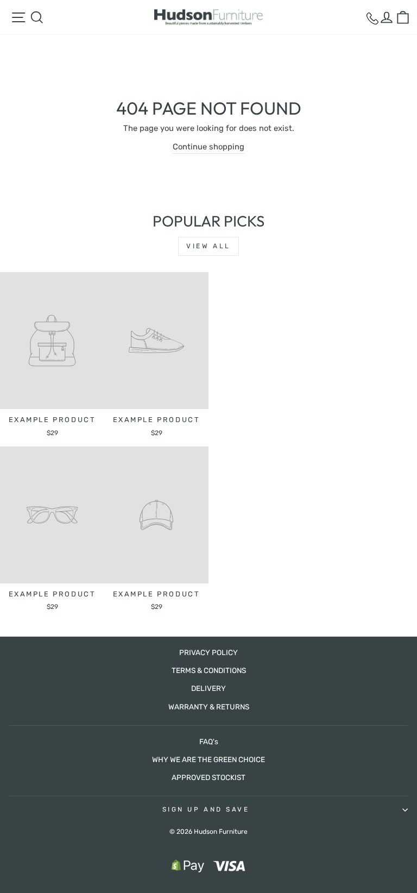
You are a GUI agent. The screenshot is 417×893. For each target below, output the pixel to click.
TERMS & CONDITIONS (209, 670)
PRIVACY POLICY (208, 652)
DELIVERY (208, 688)
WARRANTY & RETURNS (208, 706)
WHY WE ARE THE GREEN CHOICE (208, 759)
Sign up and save (206, 809)
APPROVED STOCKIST (208, 777)
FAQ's (208, 741)
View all (208, 246)
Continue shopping (208, 147)
